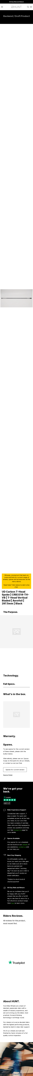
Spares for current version (15, 770)
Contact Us (17, 830)
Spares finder (8, 775)
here (13, 903)
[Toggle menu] (2, 7)
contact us (22, 847)
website (25, 844)
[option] (16, 298)
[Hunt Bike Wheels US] (16, 7)
